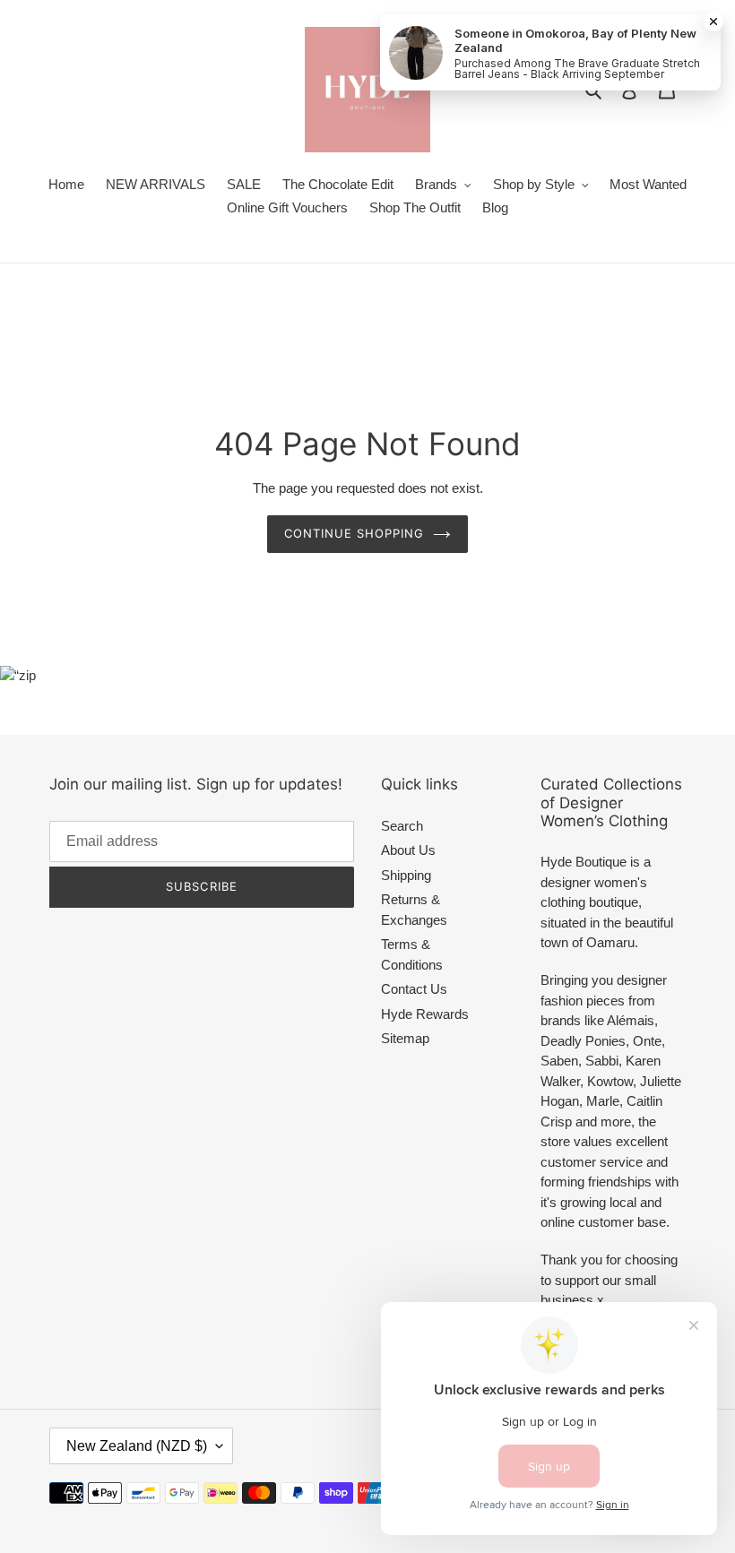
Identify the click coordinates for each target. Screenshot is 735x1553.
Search (402, 825)
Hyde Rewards (425, 1014)
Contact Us (414, 989)
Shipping (406, 875)
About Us (408, 850)
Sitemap (405, 1038)
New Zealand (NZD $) (136, 1446)
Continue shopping (354, 533)
